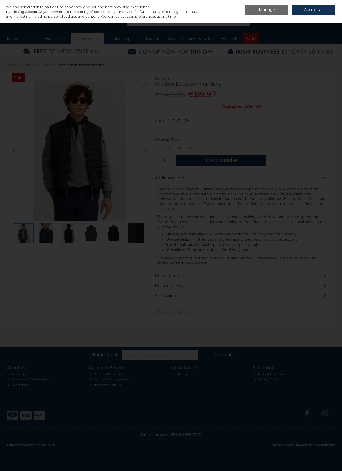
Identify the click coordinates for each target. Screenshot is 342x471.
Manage (267, 10)
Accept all (314, 10)
